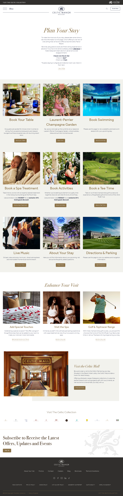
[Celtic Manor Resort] (62, 11)
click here (76, 49)
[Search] (104, 9)
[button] (107, 8)
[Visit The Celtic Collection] (114, 2)
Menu (11, 9)
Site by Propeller (33, 493)
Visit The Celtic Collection (14, 2)
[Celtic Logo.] (5, 422)
